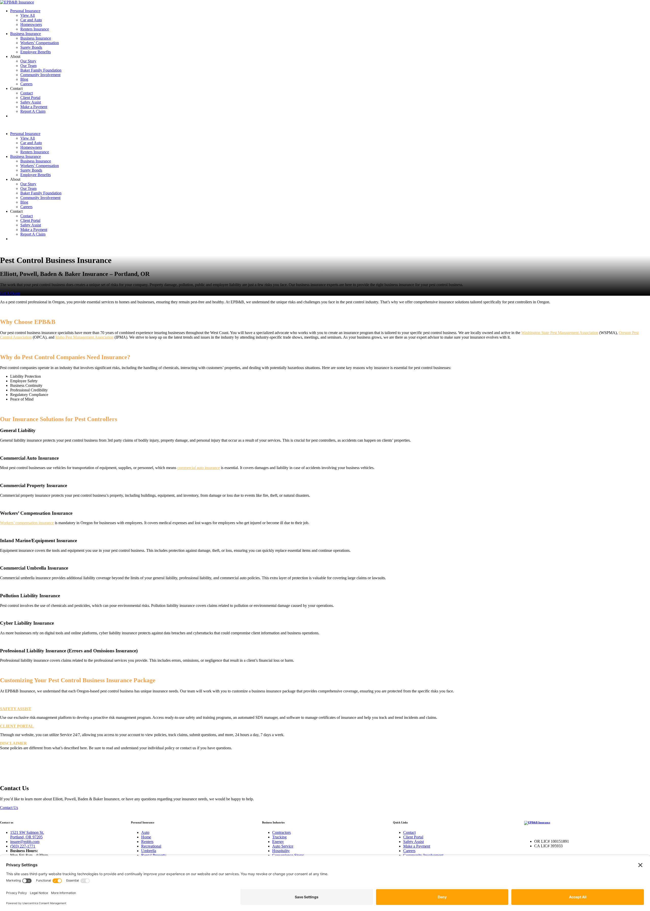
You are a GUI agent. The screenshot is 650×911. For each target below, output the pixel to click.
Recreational (151, 846)
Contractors (281, 832)
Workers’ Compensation (39, 43)
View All (27, 15)
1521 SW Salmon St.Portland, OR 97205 (27, 834)
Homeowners (31, 24)
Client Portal (30, 97)
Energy (278, 841)
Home (146, 837)
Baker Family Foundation (40, 70)
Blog (24, 79)
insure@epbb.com (24, 841)
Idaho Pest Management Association (84, 337)
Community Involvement (40, 75)
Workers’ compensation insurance (27, 523)
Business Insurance (25, 33)
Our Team (28, 65)
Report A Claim (32, 111)
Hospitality (281, 851)
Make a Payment (33, 107)
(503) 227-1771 (22, 846)
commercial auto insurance (198, 468)
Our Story (28, 61)
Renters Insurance (34, 29)
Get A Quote (10, 293)
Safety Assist (30, 102)
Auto (145, 832)
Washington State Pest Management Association (559, 332)
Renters (147, 841)
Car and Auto (31, 20)
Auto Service (282, 846)
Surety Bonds (31, 47)
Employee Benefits (35, 52)
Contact (26, 93)
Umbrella (148, 851)
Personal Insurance (25, 11)
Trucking (279, 837)
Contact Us (9, 807)
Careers (26, 84)
